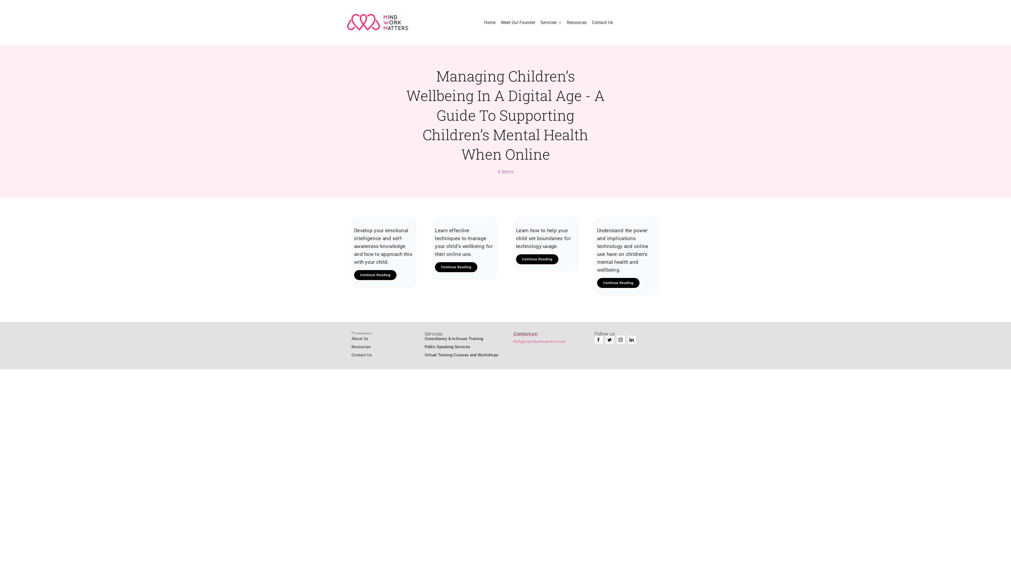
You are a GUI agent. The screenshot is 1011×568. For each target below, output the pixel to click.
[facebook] (598, 340)
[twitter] (610, 340)
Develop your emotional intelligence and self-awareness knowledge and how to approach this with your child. (383, 246)
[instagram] (621, 340)
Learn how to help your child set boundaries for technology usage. (543, 238)
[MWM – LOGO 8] (378, 23)
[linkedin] (632, 340)
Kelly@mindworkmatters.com (539, 341)
